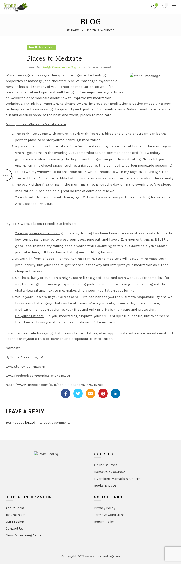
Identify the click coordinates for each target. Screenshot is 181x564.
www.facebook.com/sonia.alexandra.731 (38, 375)
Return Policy (104, 522)
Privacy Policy (104, 508)
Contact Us (14, 528)
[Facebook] (65, 393)
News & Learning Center (24, 535)
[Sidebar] (6, 175)
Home (75, 30)
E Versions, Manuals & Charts (117, 479)
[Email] (90, 393)
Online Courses (105, 465)
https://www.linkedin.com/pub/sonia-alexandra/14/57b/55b (54, 385)
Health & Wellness (100, 30)
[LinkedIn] (115, 393)
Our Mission (15, 522)
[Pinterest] (103, 393)
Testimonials (15, 515)
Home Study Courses (110, 472)
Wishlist (156, 5)
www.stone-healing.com (25, 366)
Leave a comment (99, 67)
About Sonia (15, 508)
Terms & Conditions (109, 515)
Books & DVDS (105, 486)
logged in (32, 423)
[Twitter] (78, 393)
